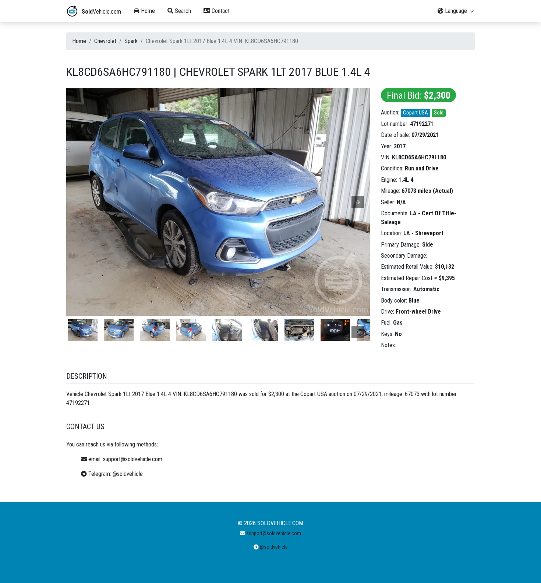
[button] (357, 202)
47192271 (422, 123)
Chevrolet (105, 41)
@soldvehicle (128, 473)
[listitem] (82, 330)
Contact (220, 10)
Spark (131, 41)
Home (147, 10)
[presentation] (357, 332)
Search (182, 10)
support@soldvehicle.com (132, 459)
